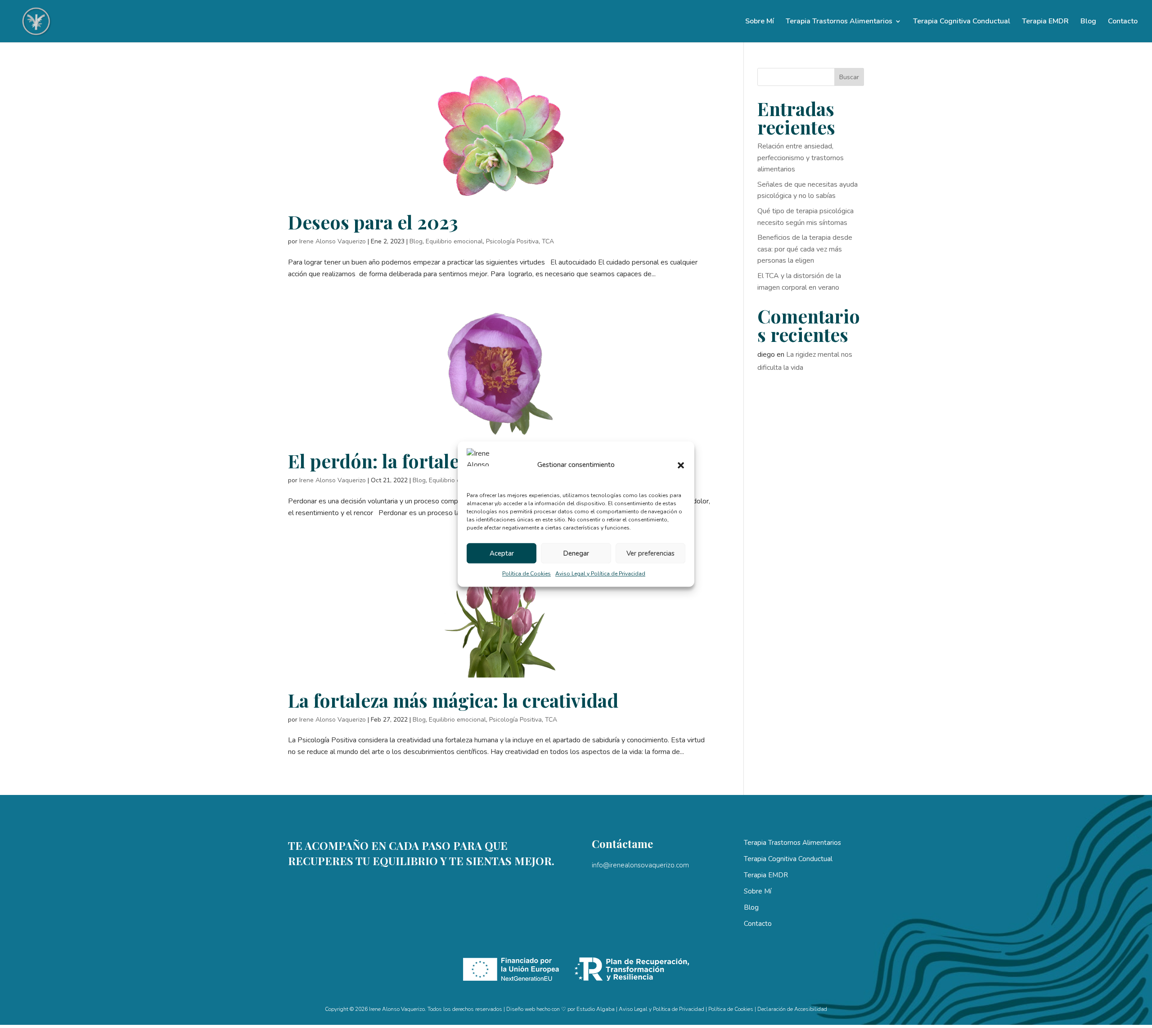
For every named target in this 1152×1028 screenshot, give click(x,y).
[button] (680, 465)
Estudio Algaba (595, 1009)
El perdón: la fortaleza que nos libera (446, 461)
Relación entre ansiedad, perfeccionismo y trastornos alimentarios (800, 157)
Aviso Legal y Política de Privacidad (600, 574)
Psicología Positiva (512, 241)
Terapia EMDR (1045, 22)
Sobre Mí (759, 22)
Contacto (1123, 22)
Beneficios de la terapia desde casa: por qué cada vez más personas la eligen (804, 249)
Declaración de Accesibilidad (792, 1009)
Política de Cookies (526, 574)
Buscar (849, 77)
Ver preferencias (650, 553)
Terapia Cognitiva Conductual (961, 22)
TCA (548, 241)
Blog (1088, 22)
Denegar (576, 553)
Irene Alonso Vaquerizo (332, 241)
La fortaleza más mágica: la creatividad (453, 700)
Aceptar (502, 553)
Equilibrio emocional (454, 241)
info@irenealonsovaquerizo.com (640, 865)
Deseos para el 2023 (373, 222)
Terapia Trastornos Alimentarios (839, 22)
